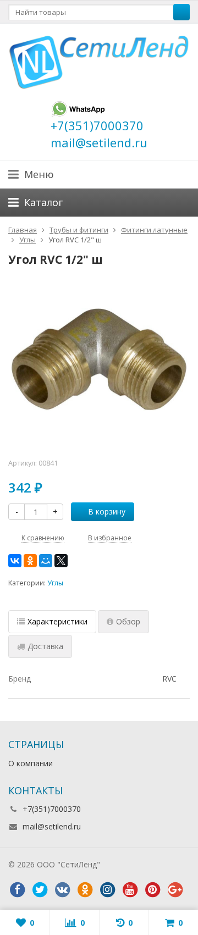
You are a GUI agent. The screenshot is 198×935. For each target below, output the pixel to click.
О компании (30, 763)
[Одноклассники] (30, 560)
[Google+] (175, 890)
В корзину (106, 511)
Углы (55, 583)
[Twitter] (39, 890)
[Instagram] (107, 890)
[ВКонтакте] (14, 560)
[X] (61, 560)
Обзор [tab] (128, 621)
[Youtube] (130, 890)
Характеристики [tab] (57, 621)
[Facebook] (17, 890)
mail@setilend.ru (52, 826)
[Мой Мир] (45, 560)
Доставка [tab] (45, 646)
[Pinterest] (152, 890)
